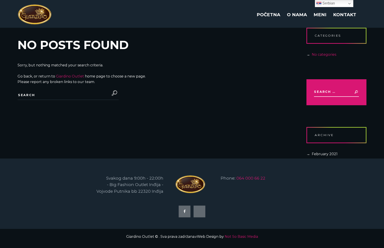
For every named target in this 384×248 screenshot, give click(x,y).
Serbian (328, 3)
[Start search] (113, 93)
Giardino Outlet (70, 76)
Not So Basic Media (241, 236)
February (325, 154)
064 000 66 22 (250, 178)
